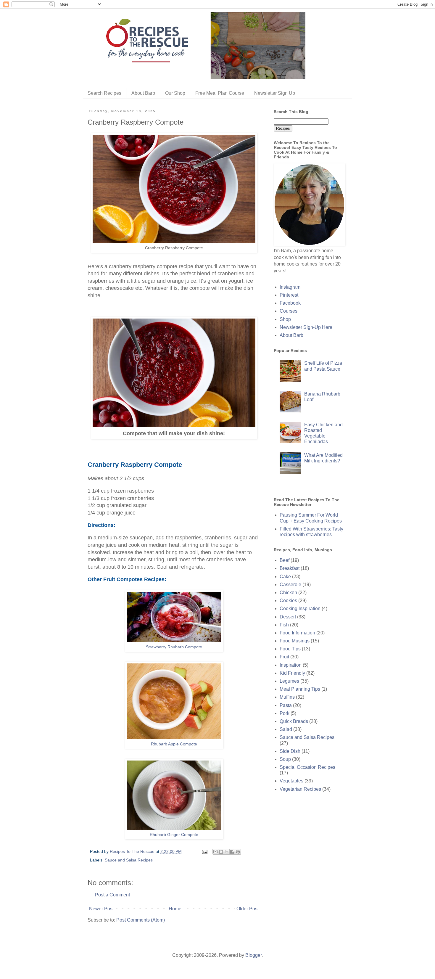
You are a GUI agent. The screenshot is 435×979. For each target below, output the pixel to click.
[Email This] (215, 852)
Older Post (247, 908)
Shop (285, 319)
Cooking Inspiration (300, 608)
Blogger (253, 955)
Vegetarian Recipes (300, 789)
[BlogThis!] (221, 852)
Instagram (290, 287)
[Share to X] (227, 852)
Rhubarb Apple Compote (174, 744)
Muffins (287, 697)
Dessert (288, 616)
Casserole (290, 584)
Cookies (288, 600)
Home (175, 908)
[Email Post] (204, 851)
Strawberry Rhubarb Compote (174, 646)
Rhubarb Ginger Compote (174, 834)
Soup (285, 759)
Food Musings (295, 640)
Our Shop (175, 93)
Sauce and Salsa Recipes (129, 860)
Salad (286, 729)
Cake (285, 576)
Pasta (286, 705)
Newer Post (101, 908)
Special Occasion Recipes (307, 767)
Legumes (289, 681)
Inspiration (291, 665)
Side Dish (290, 751)
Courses (288, 311)
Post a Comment (112, 894)
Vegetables (291, 780)
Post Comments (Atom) (140, 919)
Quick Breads (294, 721)
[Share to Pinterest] (238, 852)
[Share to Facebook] (232, 852)
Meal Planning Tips (300, 689)
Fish (284, 624)
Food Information (297, 632)
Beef (284, 560)
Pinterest (289, 295)
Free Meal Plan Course (219, 93)
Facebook (290, 303)
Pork (284, 713)
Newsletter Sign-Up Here (306, 327)
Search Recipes (104, 93)
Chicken (288, 592)
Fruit (284, 656)
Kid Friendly (292, 673)
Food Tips (290, 648)
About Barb (143, 93)
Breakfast (289, 568)
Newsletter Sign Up (274, 93)
